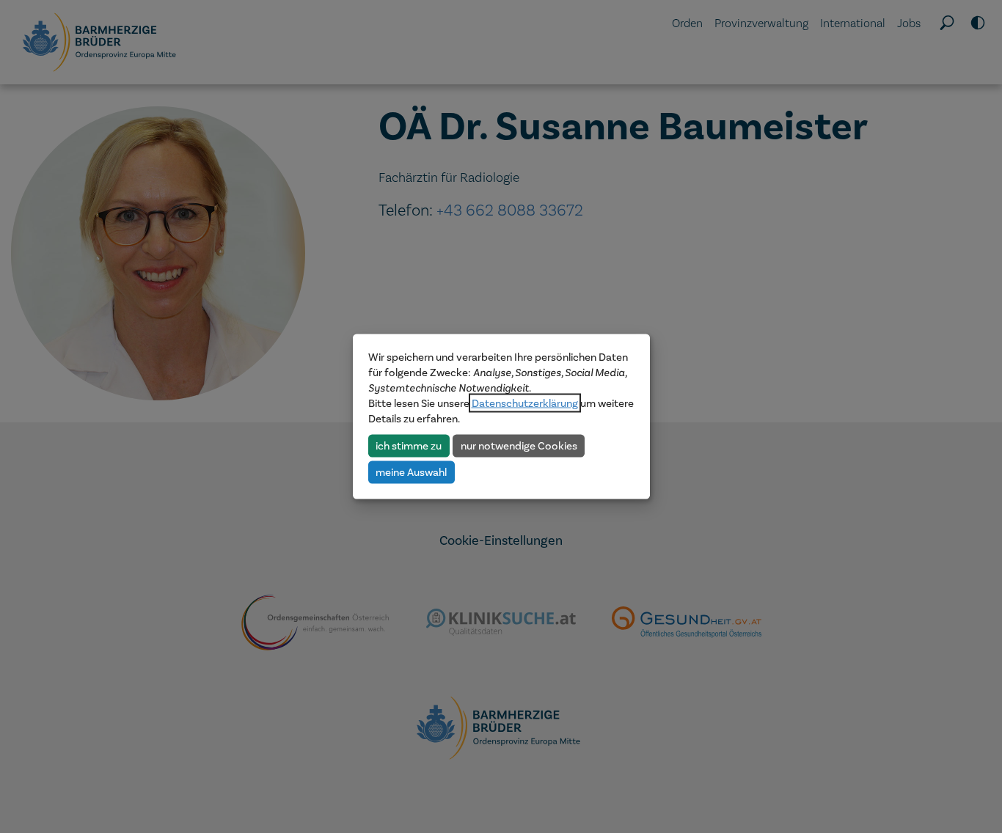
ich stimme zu (409, 445)
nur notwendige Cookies (519, 445)
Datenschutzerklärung (525, 403)
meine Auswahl (411, 471)
